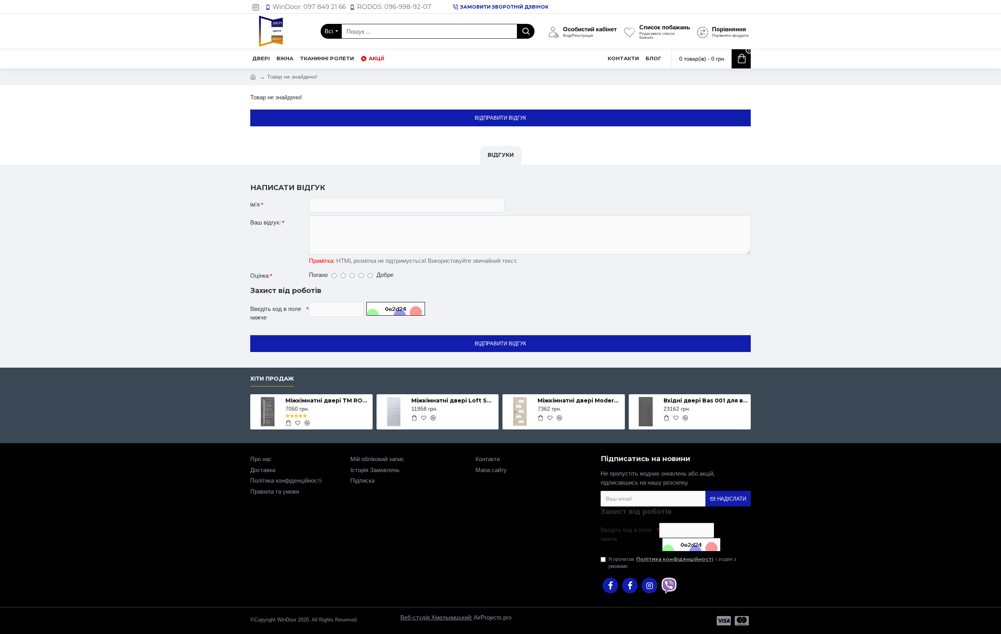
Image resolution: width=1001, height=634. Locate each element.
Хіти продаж (272, 378)
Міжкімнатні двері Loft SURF (453, 400)
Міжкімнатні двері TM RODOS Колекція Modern (327, 400)
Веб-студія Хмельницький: (436, 617)
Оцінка (259, 275)
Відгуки (501, 154)
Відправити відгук (500, 118)
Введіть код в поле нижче (275, 313)
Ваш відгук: (265, 222)
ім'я (255, 204)
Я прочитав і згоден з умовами (672, 562)
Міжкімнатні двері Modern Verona (580, 400)
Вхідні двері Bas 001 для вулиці (706, 400)
